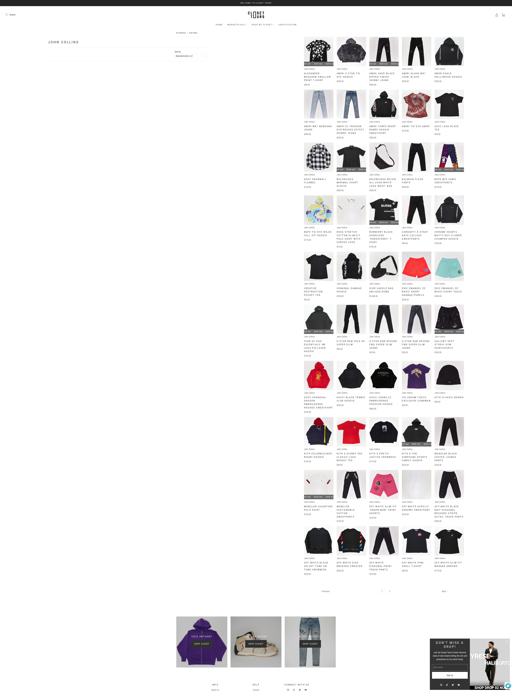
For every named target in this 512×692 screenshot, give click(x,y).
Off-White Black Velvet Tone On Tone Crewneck (316, 566)
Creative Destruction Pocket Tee (313, 291)
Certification (287, 25)
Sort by (178, 52)
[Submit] (8, 14)
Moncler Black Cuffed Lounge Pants (446, 457)
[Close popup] (507, 641)
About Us (215, 690)
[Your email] (450, 667)
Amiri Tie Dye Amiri (416, 126)
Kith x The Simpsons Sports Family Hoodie (414, 457)
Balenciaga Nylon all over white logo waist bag (382, 182)
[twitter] (453, 685)
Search (12, 14)
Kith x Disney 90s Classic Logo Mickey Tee (350, 457)
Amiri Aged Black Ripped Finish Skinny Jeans (382, 77)
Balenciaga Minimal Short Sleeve (347, 182)
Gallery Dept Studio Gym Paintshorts (445, 344)
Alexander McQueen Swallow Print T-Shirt (317, 77)
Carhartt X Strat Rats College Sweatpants (415, 235)
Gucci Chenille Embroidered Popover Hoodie (381, 400)
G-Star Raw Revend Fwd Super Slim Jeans (383, 344)
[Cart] (503, 15)
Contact (256, 690)
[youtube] (459, 685)
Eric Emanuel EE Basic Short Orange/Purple (414, 291)
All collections (181, 33)
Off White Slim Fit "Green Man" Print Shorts (383, 510)
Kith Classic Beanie (449, 397)
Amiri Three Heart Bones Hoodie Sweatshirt (382, 129)
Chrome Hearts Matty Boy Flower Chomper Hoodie (448, 235)
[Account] (497, 15)
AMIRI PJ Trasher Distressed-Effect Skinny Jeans (350, 129)
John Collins (309, 69)
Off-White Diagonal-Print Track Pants (380, 566)
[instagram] (441, 685)
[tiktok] (447, 685)
